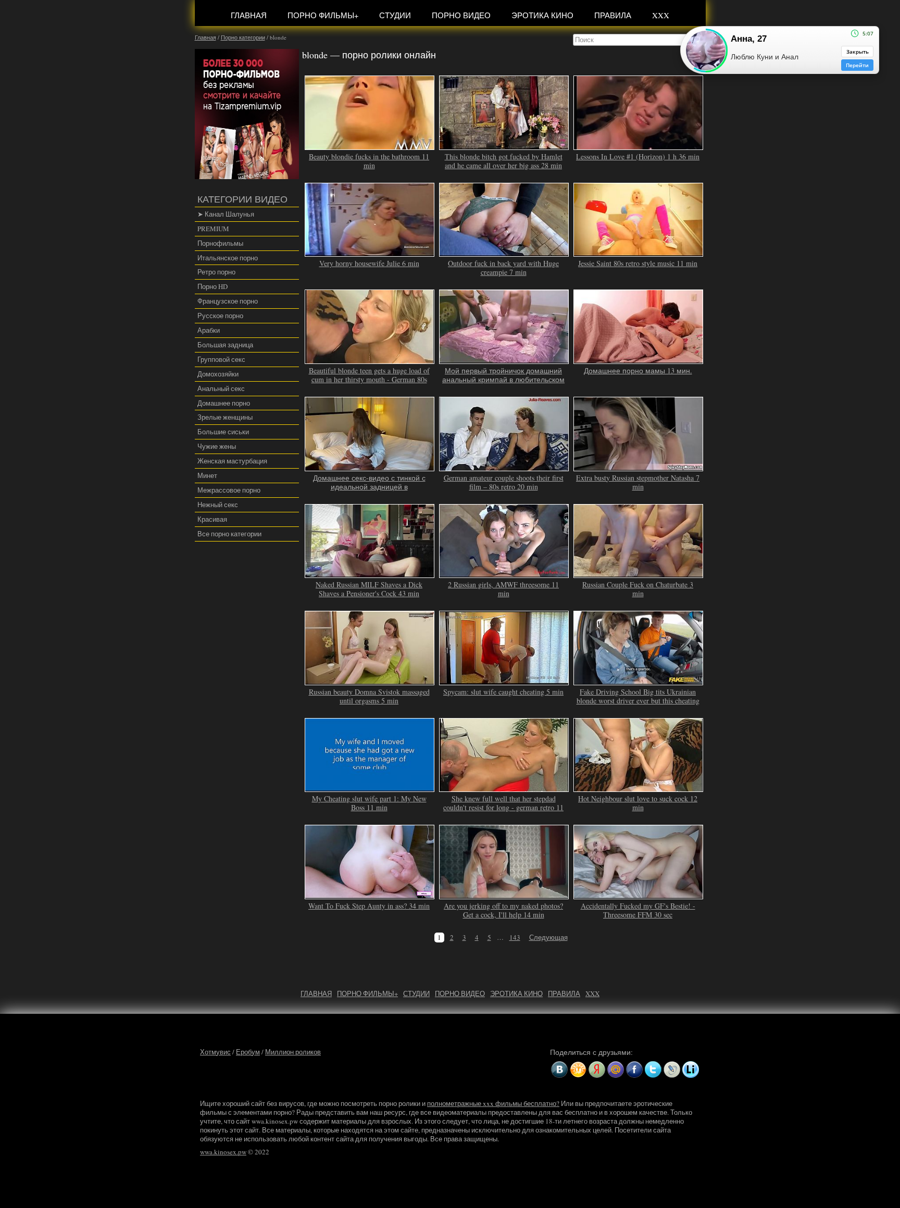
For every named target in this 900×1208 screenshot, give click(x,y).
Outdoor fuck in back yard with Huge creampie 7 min (503, 267)
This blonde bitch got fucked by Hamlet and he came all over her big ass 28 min (503, 161)
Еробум (248, 1051)
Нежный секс (217, 504)
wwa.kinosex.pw (223, 1151)
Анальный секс (221, 388)
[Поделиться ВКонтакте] (559, 1069)
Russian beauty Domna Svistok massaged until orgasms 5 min (369, 696)
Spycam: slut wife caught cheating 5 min (503, 692)
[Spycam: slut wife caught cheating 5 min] (504, 680)
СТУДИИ (395, 15)
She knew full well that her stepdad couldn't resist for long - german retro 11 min (503, 807)
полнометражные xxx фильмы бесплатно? (493, 1103)
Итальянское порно (227, 257)
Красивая (212, 519)
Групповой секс (221, 359)
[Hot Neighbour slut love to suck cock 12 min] (638, 787)
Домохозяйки (218, 374)
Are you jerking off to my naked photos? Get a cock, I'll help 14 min (503, 910)
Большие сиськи (223, 431)
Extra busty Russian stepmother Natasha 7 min (637, 482)
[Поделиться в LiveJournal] (672, 1069)
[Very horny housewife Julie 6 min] (370, 252)
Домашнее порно (223, 403)
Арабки (208, 330)
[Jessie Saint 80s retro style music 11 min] (638, 252)
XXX (660, 15)
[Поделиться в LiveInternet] (690, 1069)
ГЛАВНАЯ (249, 15)
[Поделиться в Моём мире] (615, 1069)
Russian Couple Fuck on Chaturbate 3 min (637, 589)
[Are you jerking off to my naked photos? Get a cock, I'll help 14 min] (504, 894)
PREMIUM (213, 228)
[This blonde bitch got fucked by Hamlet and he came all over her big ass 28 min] (504, 145)
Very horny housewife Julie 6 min (369, 263)
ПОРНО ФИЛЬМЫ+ (323, 15)
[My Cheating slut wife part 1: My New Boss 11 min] (370, 787)
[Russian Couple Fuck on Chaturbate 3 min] (638, 573)
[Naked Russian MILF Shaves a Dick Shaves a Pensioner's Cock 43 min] (370, 573)
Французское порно (227, 301)
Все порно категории (229, 533)
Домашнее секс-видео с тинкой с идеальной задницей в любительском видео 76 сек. (369, 486)
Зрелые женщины (225, 417)
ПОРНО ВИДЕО (461, 15)
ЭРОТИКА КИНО (542, 15)
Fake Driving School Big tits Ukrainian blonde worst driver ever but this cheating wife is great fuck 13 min (638, 700)
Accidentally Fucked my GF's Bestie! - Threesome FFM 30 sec (638, 910)
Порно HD (212, 286)
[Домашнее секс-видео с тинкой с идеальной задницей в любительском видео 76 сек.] (370, 466)
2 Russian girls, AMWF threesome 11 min (503, 589)
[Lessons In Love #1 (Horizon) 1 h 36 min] (638, 145)
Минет (207, 475)
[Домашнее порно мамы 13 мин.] (638, 359)
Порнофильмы (220, 243)
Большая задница (225, 344)
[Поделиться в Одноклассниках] (578, 1069)
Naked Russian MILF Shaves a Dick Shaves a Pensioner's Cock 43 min (369, 589)
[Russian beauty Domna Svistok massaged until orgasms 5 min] (370, 680)
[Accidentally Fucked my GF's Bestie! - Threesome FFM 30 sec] (638, 894)
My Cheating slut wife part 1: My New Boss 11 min (369, 803)
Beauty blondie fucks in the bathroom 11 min (369, 161)
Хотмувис (215, 1051)
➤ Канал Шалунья (225, 214)
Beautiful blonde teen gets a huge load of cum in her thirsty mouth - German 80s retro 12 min (369, 379)
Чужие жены (216, 446)
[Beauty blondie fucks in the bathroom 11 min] (370, 145)
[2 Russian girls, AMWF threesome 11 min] (504, 573)
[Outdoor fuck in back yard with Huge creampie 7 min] (504, 252)
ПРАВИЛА (612, 15)
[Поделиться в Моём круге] (597, 1069)
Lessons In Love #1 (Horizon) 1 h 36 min (637, 156)
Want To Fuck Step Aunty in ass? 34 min (369, 906)
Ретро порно (216, 271)
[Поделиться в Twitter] (653, 1069)
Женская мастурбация (232, 460)
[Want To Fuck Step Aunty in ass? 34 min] (370, 894)
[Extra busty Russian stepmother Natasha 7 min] (638, 466)
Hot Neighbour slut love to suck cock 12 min (637, 803)
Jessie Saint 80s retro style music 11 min (637, 263)
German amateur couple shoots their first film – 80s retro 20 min (504, 482)
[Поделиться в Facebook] (634, 1069)
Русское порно (220, 315)
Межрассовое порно (228, 490)
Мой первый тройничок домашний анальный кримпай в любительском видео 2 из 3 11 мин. (503, 379)
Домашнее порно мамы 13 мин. (638, 370)
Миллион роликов (293, 1051)
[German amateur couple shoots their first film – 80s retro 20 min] (504, 466)
